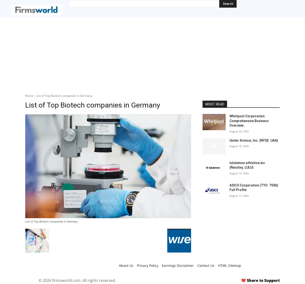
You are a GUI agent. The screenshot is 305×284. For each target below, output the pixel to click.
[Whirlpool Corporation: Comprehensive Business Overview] (214, 122)
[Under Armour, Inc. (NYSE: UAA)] (214, 146)
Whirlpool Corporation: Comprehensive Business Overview (249, 120)
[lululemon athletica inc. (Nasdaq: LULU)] (214, 169)
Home (29, 96)
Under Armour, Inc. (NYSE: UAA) (253, 140)
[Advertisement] (152, 53)
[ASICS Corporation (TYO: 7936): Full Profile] (214, 191)
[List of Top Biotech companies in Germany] (108, 166)
